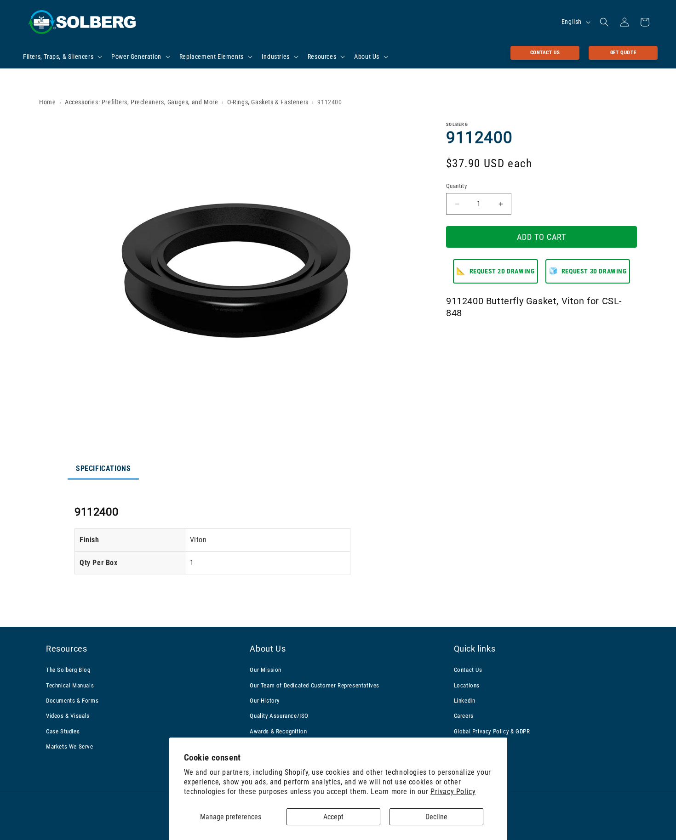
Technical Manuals (70, 685)
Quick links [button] (475, 648)
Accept (333, 816)
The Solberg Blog (68, 669)
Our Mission (265, 669)
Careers (464, 715)
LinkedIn (464, 700)
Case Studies (63, 731)
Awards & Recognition (278, 731)
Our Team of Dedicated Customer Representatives (314, 685)
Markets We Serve (69, 746)
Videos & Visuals (68, 715)
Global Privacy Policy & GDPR (492, 731)
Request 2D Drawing (495, 271)
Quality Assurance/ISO (279, 715)
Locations (467, 685)
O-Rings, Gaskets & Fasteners (268, 102)
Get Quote (623, 53)
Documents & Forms (72, 700)
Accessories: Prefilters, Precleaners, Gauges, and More (141, 102)
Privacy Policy (452, 791)
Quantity (456, 185)
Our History (265, 700)
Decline (436, 816)
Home (47, 102)
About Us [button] (268, 648)
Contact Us (545, 53)
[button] (61, 56)
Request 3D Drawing (588, 271)
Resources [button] (66, 648)
